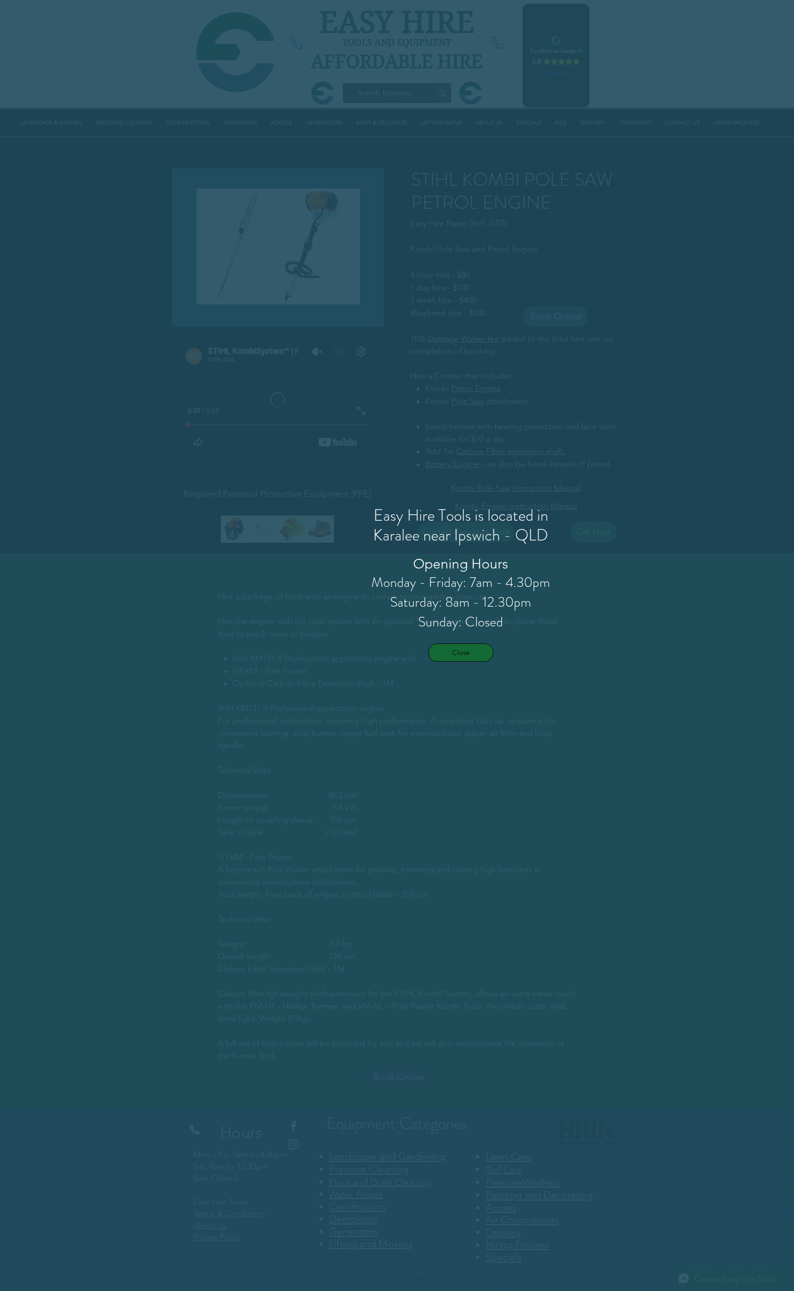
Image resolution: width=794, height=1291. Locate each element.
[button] (460, 652)
